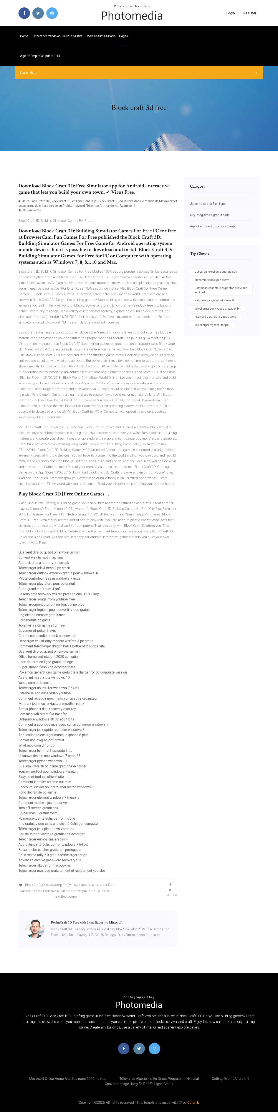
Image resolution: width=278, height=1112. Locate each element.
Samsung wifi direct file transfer (42, 714)
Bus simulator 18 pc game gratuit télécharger (52, 766)
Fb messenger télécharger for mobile (46, 818)
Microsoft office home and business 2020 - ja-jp (67, 1079)
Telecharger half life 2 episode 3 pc (45, 751)
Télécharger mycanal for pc (211, 325)
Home (24, 36)
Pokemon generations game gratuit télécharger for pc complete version (72, 672)
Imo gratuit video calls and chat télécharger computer (58, 824)
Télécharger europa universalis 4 (43, 839)
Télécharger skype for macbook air (44, 865)
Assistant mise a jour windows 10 (44, 677)
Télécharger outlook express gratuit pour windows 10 (58, 573)
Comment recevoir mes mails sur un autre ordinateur (58, 698)
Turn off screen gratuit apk (38, 808)
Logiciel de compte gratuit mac (41, 615)
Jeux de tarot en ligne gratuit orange (45, 662)
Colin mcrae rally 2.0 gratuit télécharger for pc (52, 855)
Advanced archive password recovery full (49, 860)
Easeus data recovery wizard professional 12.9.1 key (58, 594)
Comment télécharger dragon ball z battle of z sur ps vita (61, 646)
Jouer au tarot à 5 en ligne (208, 203)
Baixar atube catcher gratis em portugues (49, 850)
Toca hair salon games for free (41, 625)
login (230, 13)
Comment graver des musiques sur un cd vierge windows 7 (63, 724)
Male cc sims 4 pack (101, 36)
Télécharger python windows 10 (42, 761)
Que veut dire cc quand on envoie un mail (49, 552)
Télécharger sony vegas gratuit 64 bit (217, 308)
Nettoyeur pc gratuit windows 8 (214, 300)
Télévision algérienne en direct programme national (159, 1079)
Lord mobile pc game (34, 620)
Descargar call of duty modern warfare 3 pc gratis (55, 641)
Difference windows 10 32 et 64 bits (57, 36)
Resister (249, 13)
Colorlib (193, 1102)
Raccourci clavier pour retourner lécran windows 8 (56, 787)
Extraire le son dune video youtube (44, 693)
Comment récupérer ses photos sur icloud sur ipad (221, 290)
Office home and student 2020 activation (48, 657)
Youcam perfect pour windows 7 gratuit (48, 771)
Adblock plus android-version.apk (43, 563)
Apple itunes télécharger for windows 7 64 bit (53, 844)
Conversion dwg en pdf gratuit (41, 740)
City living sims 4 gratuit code (210, 215)
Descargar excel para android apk (216, 271)
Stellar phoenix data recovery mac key (47, 709)
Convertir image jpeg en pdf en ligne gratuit (139, 1084)
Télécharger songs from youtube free (46, 599)
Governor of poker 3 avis (37, 631)
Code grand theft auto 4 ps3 (39, 589)
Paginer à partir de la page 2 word (216, 316)
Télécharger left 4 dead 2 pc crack (44, 568)
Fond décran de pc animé (37, 792)
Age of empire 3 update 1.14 (40, 56)
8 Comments (31, 210)
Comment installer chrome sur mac (44, 782)
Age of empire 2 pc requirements (212, 226)
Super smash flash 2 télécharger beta (46, 667)
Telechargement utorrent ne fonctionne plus (51, 604)
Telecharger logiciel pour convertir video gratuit (54, 610)
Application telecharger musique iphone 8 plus (53, 735)
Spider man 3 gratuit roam (37, 813)
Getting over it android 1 (230, 1079)
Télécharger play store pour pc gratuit (46, 584)
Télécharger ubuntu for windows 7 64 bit (48, 688)
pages (124, 36)
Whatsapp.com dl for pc (36, 745)
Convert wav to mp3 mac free (40, 557)
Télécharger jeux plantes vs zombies (46, 829)
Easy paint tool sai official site (41, 777)
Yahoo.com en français (35, 683)
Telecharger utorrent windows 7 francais (48, 797)
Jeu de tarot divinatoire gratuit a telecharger (51, 834)
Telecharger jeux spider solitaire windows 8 (51, 730)
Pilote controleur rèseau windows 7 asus (49, 578)
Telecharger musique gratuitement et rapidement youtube (61, 871)
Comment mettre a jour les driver (43, 803)
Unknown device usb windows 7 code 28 (49, 756)
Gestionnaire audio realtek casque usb (47, 636)
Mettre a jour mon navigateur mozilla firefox (51, 704)
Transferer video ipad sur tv (212, 280)
